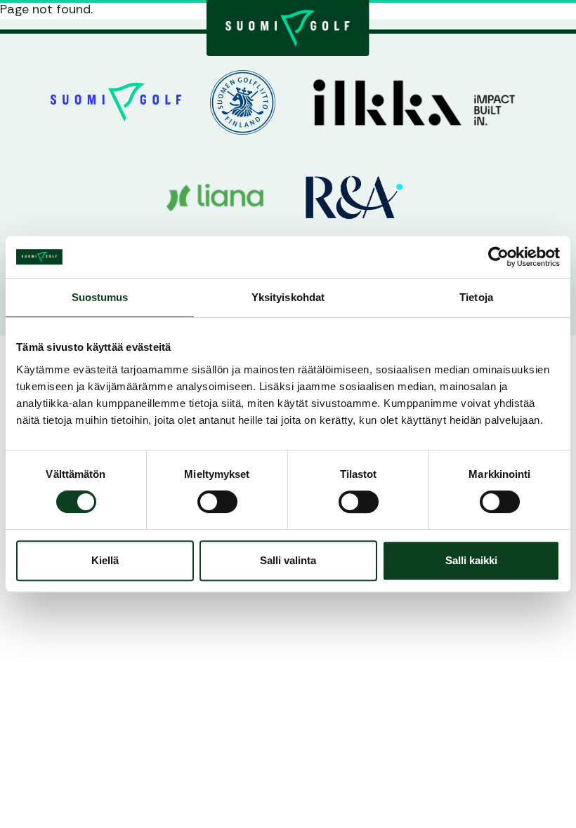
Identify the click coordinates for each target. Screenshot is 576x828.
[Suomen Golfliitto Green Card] (288, 26)
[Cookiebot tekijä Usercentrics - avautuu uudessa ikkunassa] (498, 256)
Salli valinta (288, 560)
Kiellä (105, 560)
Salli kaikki (471, 560)
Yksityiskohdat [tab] (288, 297)
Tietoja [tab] (476, 297)
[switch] (217, 501)
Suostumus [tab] (100, 297)
